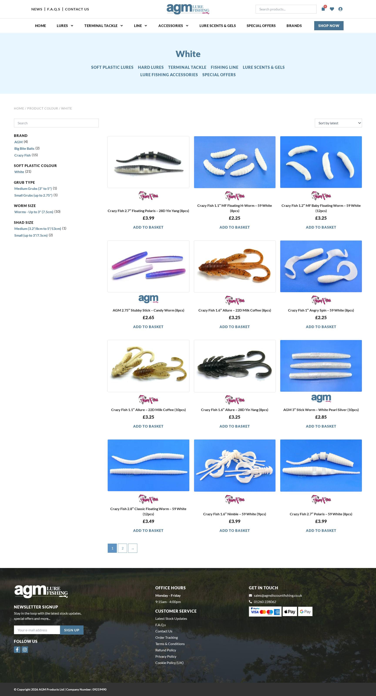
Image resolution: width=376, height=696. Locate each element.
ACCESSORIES (170, 26)
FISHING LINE (224, 67)
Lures (62, 26)
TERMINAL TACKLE (187, 67)
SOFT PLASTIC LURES (112, 67)
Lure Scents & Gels (218, 26)
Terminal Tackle (101, 26)
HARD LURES (151, 67)
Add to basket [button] (148, 227)
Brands (294, 26)
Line (138, 26)
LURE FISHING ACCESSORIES (169, 74)
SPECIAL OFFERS (261, 26)
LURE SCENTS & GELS (264, 67)
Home (40, 26)
